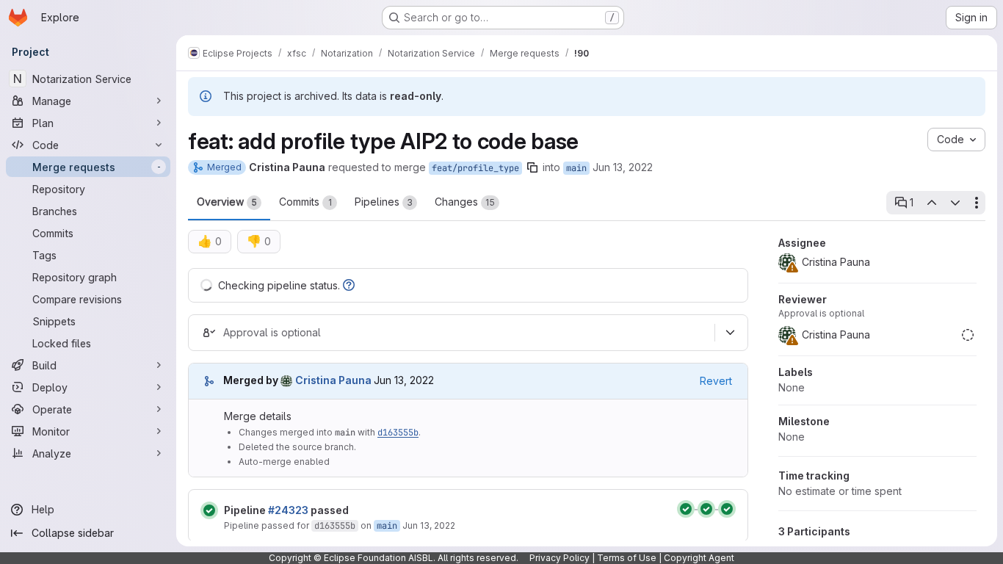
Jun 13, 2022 (623, 167)
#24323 (288, 510)
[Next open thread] (955, 202)
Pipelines (384, 201)
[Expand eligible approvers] (730, 332)
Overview (227, 201)
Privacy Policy (559, 557)
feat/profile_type (475, 168)
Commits (305, 201)
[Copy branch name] (532, 167)
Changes (465, 201)
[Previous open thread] (931, 202)
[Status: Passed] (209, 510)
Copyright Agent (699, 557)
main (576, 168)
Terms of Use (626, 557)
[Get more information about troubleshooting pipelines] (349, 285)
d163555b (398, 432)
